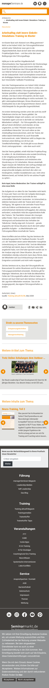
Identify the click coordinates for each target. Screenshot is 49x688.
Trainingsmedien (24, 513)
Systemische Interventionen (24, 562)
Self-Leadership (24, 489)
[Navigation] (45, 3)
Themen (24, 599)
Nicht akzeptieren (26, 679)
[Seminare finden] (24, 628)
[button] (12, 307)
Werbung (24, 603)
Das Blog (24, 493)
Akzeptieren (9, 679)
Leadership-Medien (24, 485)
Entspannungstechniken (17, 329)
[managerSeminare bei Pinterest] (40, 614)
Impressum (24, 595)
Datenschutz (24, 591)
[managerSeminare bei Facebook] (24, 614)
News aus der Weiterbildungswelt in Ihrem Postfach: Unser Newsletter (23, 452)
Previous (3, 371)
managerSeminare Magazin (24, 481)
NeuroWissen (24, 558)
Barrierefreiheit (25, 587)
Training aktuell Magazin (24, 509)
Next (45, 371)
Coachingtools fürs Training (24, 554)
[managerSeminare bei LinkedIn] (9, 614)
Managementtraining (15, 335)
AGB (24, 583)
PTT (24, 534)
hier (20, 675)
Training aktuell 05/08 (16, 296)
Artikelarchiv (6, 18)
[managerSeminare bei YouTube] (32, 614)
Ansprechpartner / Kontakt (24, 579)
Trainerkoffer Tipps (24, 521)
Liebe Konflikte (24, 566)
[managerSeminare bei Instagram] (16, 614)
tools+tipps (24, 542)
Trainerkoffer (24, 517)
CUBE (24, 538)
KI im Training (24, 546)
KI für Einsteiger (24, 550)
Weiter (8, 464)
